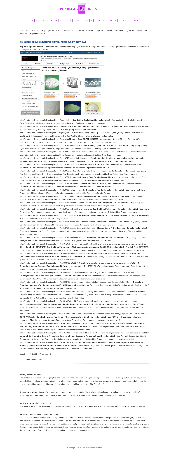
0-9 (136, 20)
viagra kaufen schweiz (134, 30)
